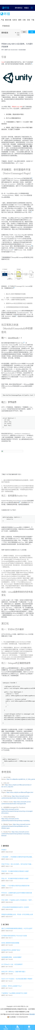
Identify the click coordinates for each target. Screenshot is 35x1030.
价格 (24, 20)
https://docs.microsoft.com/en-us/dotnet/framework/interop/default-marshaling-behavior (15, 833)
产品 (2, 20)
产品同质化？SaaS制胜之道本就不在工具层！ (14, 993)
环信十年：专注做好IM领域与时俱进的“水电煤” (15, 878)
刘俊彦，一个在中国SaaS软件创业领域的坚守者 (15, 885)
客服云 (26, 8)
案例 (19, 20)
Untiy (2, 62)
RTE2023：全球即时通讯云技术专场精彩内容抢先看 (16, 893)
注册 (31, 32)
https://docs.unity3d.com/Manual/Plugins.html (19, 792)
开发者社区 (6, 26)
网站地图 (32, 1014)
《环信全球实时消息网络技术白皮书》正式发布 (15, 907)
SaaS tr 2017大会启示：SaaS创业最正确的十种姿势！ (17, 979)
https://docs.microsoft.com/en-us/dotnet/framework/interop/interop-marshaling (15, 819)
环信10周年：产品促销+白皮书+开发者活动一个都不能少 (17, 900)
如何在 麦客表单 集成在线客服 (10, 943)
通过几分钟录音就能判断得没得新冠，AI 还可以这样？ (17, 928)
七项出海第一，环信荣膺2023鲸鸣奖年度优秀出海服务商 (17, 857)
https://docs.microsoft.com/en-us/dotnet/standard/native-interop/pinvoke (16, 802)
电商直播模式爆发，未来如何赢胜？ (11, 957)
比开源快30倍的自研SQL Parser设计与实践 (14, 936)
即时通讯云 (18, 8)
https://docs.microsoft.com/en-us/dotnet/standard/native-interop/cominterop (15, 797)
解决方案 (8, 20)
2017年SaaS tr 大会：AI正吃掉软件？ (12, 964)
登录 (24, 32)
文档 (28, 20)
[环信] (5, 13)
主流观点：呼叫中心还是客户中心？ (11, 986)
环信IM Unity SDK (17, 106)
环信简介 (4, 850)
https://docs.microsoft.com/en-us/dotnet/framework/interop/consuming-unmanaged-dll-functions (17, 811)
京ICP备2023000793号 (7, 1014)
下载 (32, 20)
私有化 (15, 20)
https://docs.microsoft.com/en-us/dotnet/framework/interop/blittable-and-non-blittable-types (16, 826)
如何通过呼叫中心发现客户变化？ (11, 950)
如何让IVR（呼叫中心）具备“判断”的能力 (13, 971)
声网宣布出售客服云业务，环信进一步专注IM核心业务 (17, 914)
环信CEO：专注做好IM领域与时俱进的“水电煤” (15, 871)
